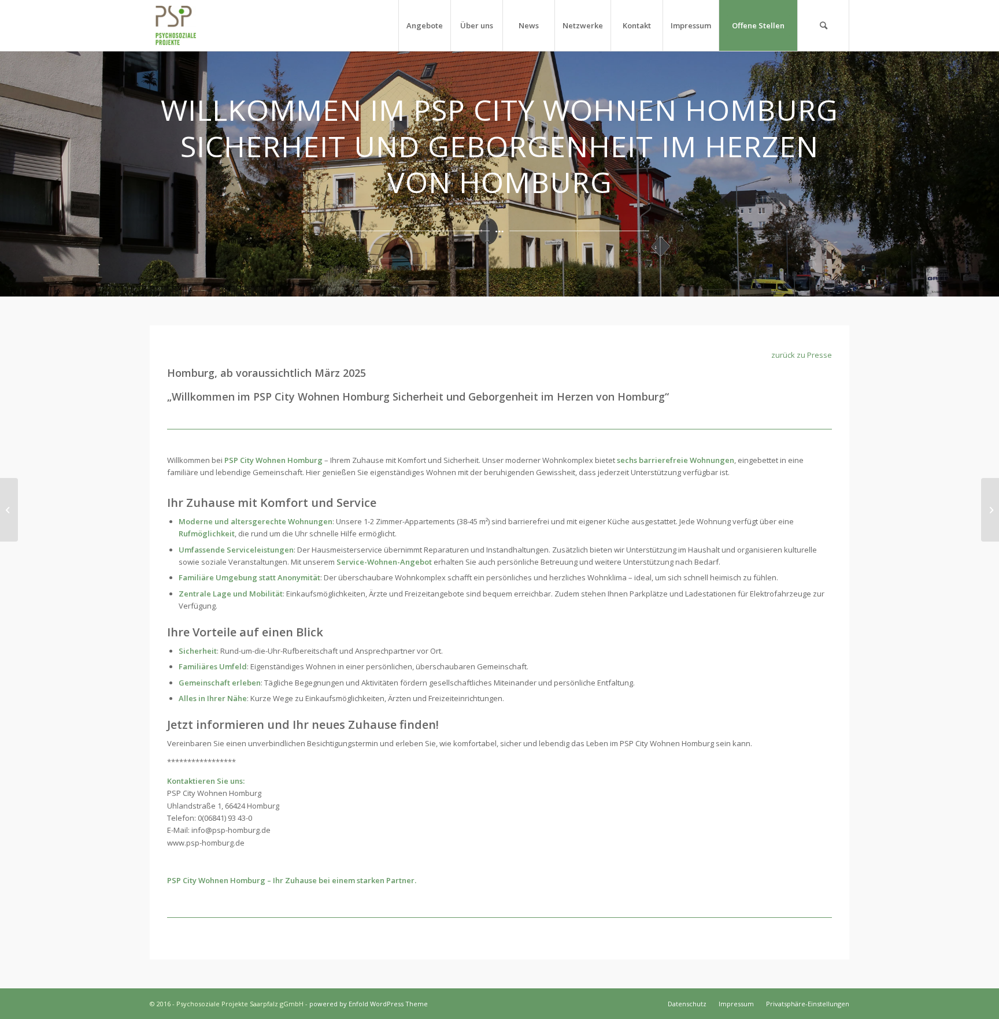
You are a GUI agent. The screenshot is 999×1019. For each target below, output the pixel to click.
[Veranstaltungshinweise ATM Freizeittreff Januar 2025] (990, 510)
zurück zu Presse (801, 355)
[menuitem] (424, 25)
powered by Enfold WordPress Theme (368, 1003)
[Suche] (823, 25)
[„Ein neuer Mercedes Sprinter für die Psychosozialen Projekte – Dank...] (9, 510)
